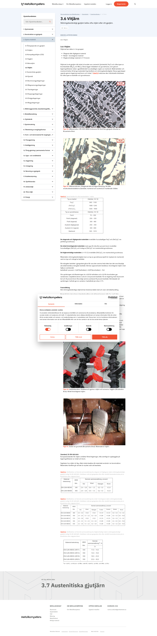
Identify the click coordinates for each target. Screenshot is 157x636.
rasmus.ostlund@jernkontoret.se (116, 609)
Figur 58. (66, 129)
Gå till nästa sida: (48, 579)
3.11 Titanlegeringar (31, 89)
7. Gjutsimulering (29, 124)
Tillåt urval (78, 337)
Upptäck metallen (90, 4)
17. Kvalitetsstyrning (30, 176)
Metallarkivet (54, 618)
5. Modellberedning (30, 114)
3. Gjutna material (29, 39)
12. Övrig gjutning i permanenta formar (36, 150)
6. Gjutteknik (27, 119)
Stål (51, 614)
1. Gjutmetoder (28, 29)
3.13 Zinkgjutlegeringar (32, 98)
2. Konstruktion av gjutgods (32, 34)
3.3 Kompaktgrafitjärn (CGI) (34, 54)
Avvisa (52, 337)
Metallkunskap (57, 4)
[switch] (68, 329)
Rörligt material (54, 620)
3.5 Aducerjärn (30, 63)
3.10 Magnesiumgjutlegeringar (35, 85)
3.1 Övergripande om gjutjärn (35, 46)
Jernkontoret (65, 631)
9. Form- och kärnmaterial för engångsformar (39, 135)
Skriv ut (65, 28)
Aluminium (53, 609)
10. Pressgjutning (29, 140)
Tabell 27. (63, 499)
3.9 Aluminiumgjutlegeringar (35, 81)
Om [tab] (106, 304)
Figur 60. (66, 389)
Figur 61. (66, 446)
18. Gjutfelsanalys (29, 181)
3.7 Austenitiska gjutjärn (33, 72)
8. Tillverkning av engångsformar (34, 130)
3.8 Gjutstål (29, 76)
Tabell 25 (96, 73)
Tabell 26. (63, 472)
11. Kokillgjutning (29, 145)
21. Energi (26, 197)
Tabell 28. (63, 532)
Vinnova (102, 631)
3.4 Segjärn (29, 59)
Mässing (52, 616)
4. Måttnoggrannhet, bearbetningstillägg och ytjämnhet (39, 109)
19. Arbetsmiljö (28, 187)
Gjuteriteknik (54, 612)
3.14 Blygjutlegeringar (32, 103)
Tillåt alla (104, 337)
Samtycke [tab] (51, 304)
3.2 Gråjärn (29, 50)
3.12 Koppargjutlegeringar (34, 94)
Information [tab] (78, 304)
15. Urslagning (28, 166)
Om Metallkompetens (73, 4)
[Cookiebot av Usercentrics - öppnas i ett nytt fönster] (109, 297)
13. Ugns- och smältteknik (32, 155)
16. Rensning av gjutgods (31, 171)
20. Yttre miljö (28, 192)
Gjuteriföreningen (83, 631)
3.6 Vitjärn (28, 68)
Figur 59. (66, 186)
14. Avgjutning (28, 161)
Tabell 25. (63, 196)
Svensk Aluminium (73, 631)
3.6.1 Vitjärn (64, 40)
